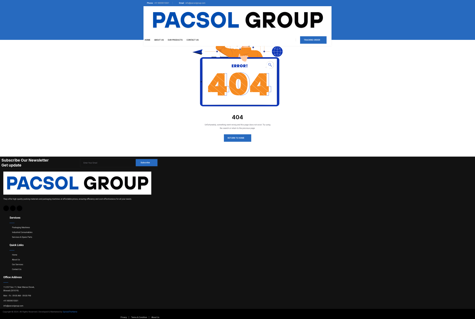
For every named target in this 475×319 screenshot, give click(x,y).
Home (147, 40)
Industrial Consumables (22, 232)
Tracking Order (312, 40)
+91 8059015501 (161, 3)
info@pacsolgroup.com (195, 3)
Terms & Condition (139, 317)
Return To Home (236, 138)
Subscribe (145, 162)
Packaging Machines (21, 227)
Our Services (17, 264)
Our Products (175, 40)
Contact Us (193, 40)
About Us (159, 40)
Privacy (123, 317)
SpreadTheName (70, 312)
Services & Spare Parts (22, 237)
